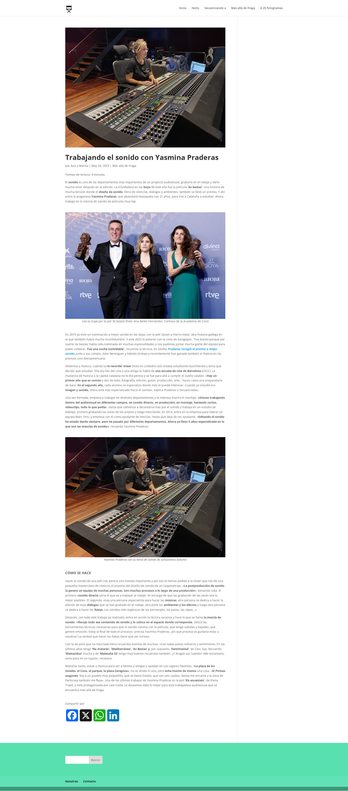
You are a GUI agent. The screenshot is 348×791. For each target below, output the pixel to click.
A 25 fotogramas (271, 8)
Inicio (182, 8)
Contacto (89, 781)
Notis (195, 8)
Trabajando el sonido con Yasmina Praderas (142, 157)
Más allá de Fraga (243, 8)
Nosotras (71, 781)
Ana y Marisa (79, 166)
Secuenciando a (215, 8)
